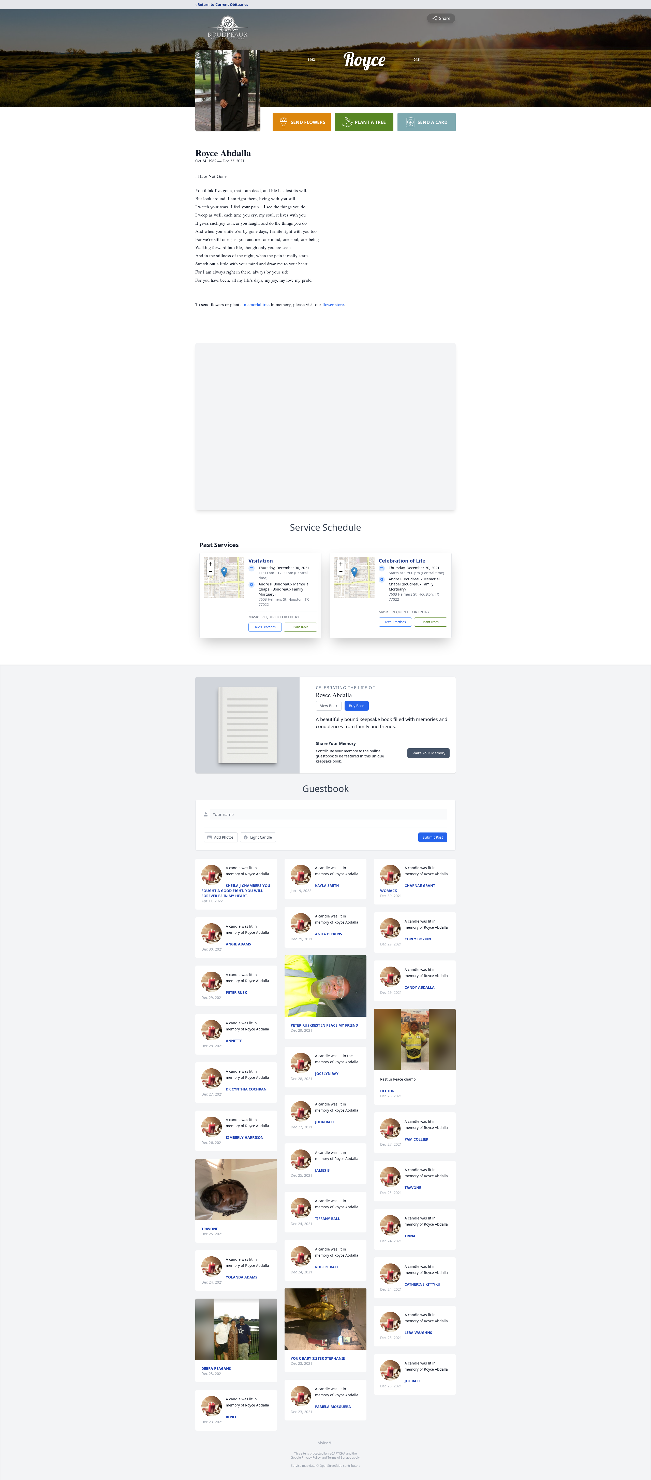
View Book (328, 705)
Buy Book (356, 705)
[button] (224, 572)
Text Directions (265, 627)
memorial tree (257, 304)
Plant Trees (300, 627)
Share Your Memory (428, 753)
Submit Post (433, 837)
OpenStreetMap (331, 1465)
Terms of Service (339, 1457)
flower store (333, 304)
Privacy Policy (311, 1457)
